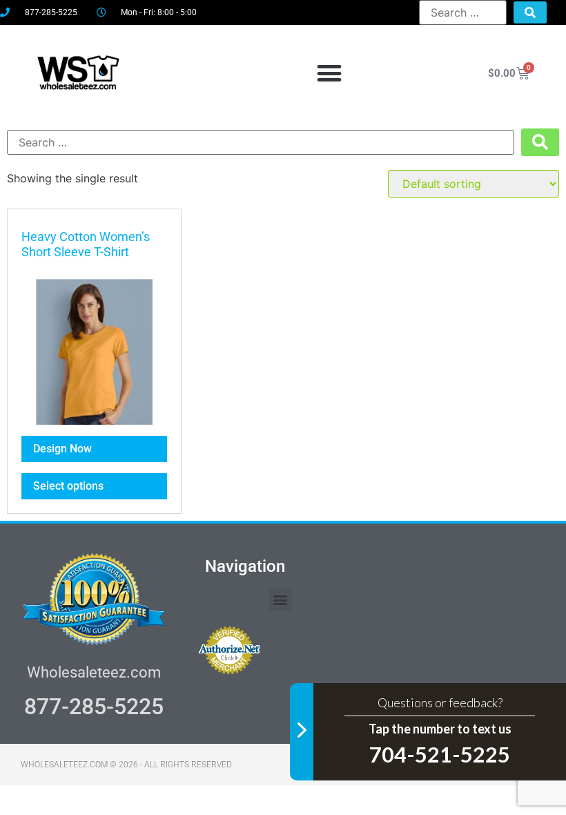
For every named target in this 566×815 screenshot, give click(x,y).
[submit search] (530, 12)
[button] (329, 73)
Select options (68, 485)
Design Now (62, 448)
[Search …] (463, 12)
